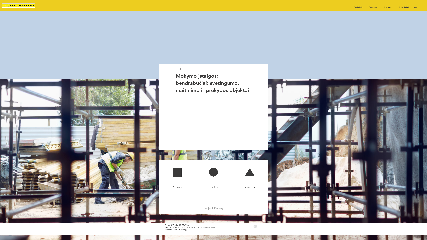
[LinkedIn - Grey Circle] (255, 226)
